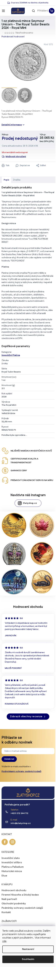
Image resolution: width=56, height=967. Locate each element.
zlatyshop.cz (12, 842)
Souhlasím (28, 959)
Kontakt (6, 912)
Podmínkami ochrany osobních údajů (21, 771)
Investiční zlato (11, 858)
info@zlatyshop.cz (21, 823)
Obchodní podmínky (14, 903)
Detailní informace (12, 124)
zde (4, 941)
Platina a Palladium (13, 867)
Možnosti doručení (16, 156)
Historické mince (12, 871)
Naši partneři (9, 899)
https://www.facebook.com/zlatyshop (5, 842)
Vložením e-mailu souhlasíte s (21, 769)
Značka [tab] (16, 179)
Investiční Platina (11, 355)
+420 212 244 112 (19, 813)
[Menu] (3, 11)
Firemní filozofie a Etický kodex (20, 895)
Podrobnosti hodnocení (13, 36)
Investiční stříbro (12, 862)
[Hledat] (33, 11)
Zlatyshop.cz (30, 503)
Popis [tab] (6, 179)
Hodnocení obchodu (14, 890)
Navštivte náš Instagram (28, 495)
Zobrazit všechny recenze (26, 716)
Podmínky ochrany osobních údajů (22, 908)
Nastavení (28, 949)
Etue (4, 876)
